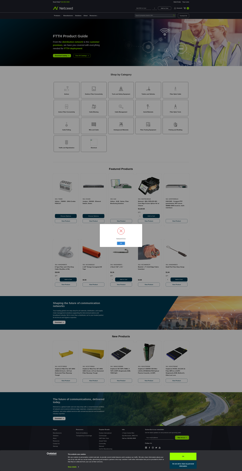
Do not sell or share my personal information (183, 465)
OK (183, 456)
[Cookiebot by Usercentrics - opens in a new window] (55, 467)
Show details (72, 467)
